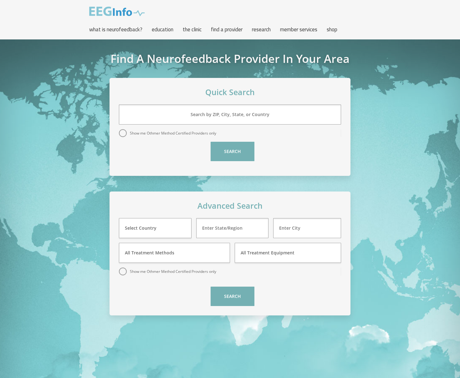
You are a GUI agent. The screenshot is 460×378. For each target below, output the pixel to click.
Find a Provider (227, 29)
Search (232, 151)
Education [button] (162, 29)
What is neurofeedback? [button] (115, 29)
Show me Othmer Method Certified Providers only (173, 133)
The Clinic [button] (192, 29)
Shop (332, 29)
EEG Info (117, 11)
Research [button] (261, 29)
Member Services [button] (298, 29)
